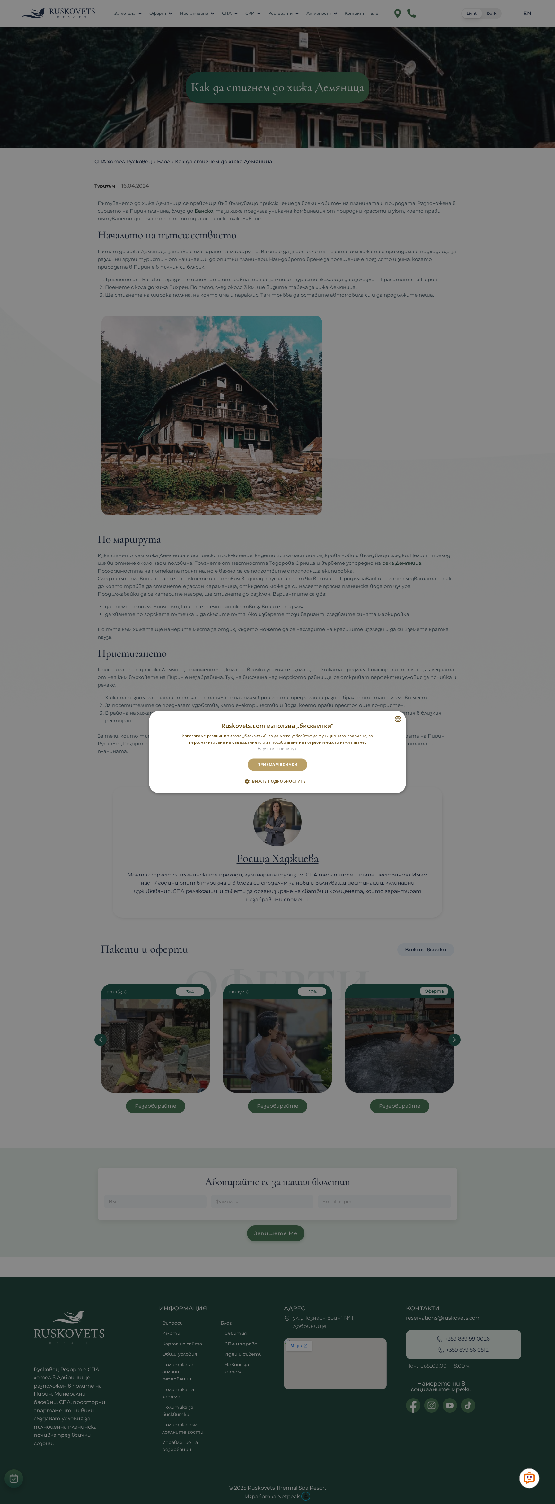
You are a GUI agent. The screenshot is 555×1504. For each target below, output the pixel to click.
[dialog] (277, 752)
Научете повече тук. (277, 748)
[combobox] (398, 719)
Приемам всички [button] (277, 764)
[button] (277, 781)
